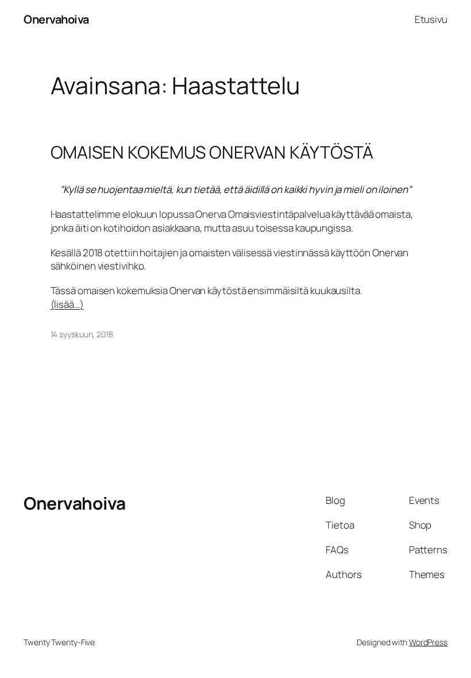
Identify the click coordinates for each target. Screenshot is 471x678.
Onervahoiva (56, 19)
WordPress (428, 642)
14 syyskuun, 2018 (82, 334)
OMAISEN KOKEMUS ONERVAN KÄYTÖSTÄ (212, 152)
